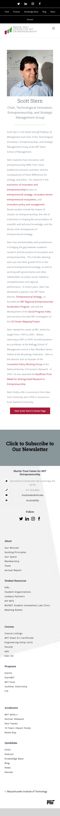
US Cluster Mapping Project (25, 321)
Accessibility (32, 500)
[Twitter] (21, 519)
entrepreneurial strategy (19, 194)
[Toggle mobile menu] (53, 28)
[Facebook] (39, 519)
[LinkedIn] (27, 519)
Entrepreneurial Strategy (29, 296)
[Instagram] (33, 519)
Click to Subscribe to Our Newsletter (30, 446)
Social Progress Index (39, 311)
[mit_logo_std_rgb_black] (50, 800)
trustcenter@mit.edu (32, 495)
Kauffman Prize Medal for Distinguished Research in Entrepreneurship (29, 379)
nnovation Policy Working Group (25, 364)
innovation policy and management (25, 204)
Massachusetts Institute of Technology (27, 791)
